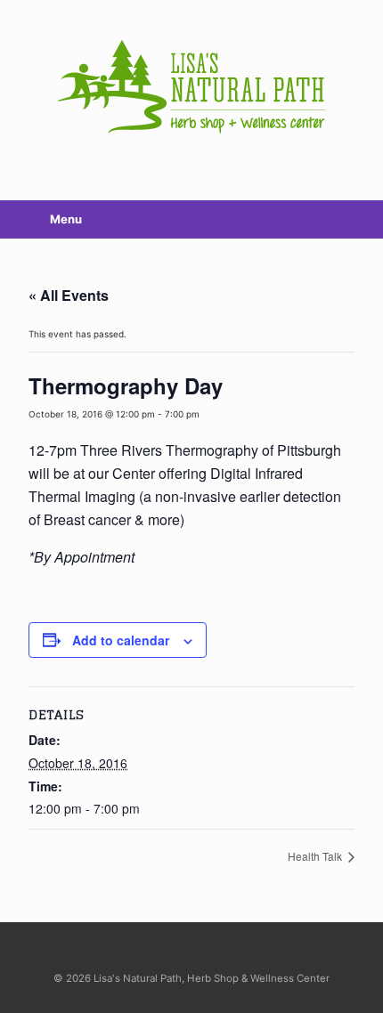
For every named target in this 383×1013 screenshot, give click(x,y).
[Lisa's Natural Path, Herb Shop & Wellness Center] (191, 87)
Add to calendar (120, 640)
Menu (66, 219)
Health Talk (316, 855)
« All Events (69, 295)
